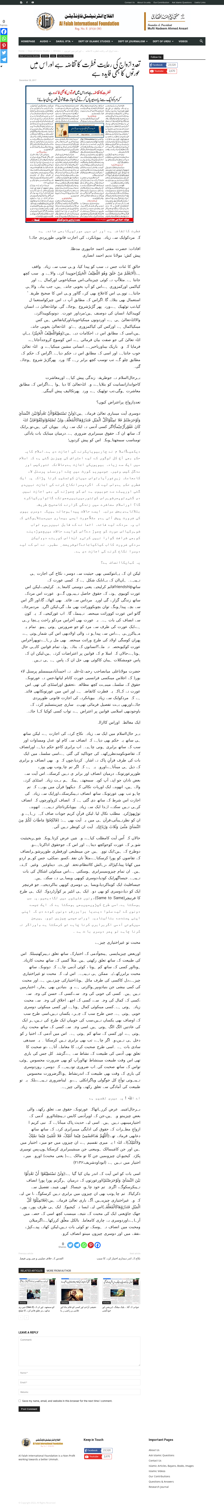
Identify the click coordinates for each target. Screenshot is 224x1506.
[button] (201, 41)
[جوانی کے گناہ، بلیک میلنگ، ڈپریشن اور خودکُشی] (121, 1291)
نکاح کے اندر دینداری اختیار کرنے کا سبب (118, 1258)
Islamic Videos (157, 1471)
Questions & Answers (161, 1481)
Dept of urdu (162, 41)
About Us (154, 1450)
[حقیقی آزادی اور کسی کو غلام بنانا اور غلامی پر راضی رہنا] (79, 1291)
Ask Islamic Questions (182, 2)
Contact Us (130, 2)
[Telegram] (77, 1245)
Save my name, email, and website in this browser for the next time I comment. (67, 1400)
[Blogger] (21, 2)
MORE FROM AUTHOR (59, 1270)
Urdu (53, 56)
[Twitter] (70, 1245)
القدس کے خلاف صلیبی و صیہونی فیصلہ (41, 1258)
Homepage (28, 41)
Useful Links (199, 2)
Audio (44, 41)
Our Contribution (161, 2)
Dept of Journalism (131, 41)
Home (21, 50)
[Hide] (1, 66)
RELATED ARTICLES (32, 1270)
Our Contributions (159, 1476)
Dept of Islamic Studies (94, 41)
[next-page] (26, 1317)
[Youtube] (32, 2)
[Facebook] (27, 2)
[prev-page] (21, 1317)
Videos (183, 41)
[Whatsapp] (84, 1245)
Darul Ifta (63, 41)
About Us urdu (144, 2)
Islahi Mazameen (65, 56)
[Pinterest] (91, 1245)
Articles (57, 50)
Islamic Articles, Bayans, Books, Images (171, 1465)
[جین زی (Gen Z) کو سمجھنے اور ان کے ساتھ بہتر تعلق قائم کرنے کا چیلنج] (38, 1291)
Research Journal (159, 1486)
